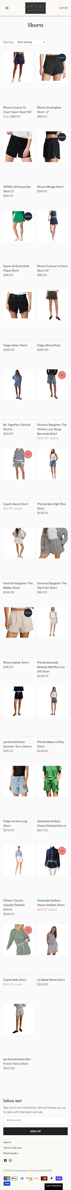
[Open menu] (7, 8)
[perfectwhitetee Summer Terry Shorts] (18, 709)
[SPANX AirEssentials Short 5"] (18, 154)
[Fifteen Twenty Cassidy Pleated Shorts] (18, 868)
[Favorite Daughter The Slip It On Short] (52, 551)
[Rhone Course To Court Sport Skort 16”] (18, 75)
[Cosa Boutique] (35, 8)
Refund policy (10, 1153)
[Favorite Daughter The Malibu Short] (18, 551)
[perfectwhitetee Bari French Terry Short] (18, 1027)
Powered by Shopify (41, 1170)
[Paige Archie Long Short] (18, 789)
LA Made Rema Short (51, 979)
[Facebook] (5, 1161)
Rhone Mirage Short (50, 186)
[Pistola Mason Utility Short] (52, 709)
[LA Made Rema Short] (52, 947)
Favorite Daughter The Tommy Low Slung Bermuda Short (52, 429)
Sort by (8, 42)
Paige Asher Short (15, 345)
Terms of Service (12, 1147)
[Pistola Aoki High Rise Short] (52, 472)
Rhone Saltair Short (16, 662)
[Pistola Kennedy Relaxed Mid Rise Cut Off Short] (52, 630)
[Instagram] (10, 1161)
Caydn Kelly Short (15, 979)
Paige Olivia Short (48, 345)
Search (7, 1142)
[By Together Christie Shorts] (18, 392)
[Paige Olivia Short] (52, 313)
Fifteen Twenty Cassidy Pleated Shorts (13, 905)
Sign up (35, 1131)
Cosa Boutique (21, 1170)
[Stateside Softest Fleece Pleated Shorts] (52, 789)
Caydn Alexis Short (15, 504)
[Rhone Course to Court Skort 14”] (52, 234)
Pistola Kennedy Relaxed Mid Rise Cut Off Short (51, 667)
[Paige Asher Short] (18, 313)
